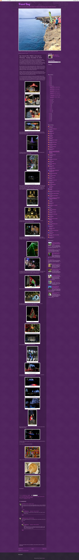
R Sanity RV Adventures (52, 146)
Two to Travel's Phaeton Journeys (54, 193)
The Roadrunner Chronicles (53, 159)
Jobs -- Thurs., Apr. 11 (51, 259)
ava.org (31, 496)
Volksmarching (28, 497)
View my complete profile (56, 56)
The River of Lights (23, 497)
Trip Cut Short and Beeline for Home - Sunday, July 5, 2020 (56, 275)
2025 (50, 76)
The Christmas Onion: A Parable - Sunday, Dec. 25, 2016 (56, 269)
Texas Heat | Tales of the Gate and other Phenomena (54, 170)
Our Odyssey (51, 135)
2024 (50, 77)
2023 (50, 78)
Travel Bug (24, 4)
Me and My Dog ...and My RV (53, 205)
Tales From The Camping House (53, 230)
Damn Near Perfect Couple (53, 142)
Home (32, 548)
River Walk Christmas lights (35, 496)
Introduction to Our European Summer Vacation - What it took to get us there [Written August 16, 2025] (56, 243)
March (51, 109)
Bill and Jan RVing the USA (53, 173)
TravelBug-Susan (26, 511)
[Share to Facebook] (36, 495)
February (51, 110)
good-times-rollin (51, 133)
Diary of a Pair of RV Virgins (53, 214)
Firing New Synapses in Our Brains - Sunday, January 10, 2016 (56, 254)
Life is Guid (50, 200)
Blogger (44, 558)
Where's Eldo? (51, 137)
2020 (50, 82)
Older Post (44, 548)
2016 (50, 114)
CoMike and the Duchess (52, 209)
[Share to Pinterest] (37, 495)
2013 (50, 118)
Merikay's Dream (51, 161)
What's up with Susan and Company (54, 191)
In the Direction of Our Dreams (53, 195)
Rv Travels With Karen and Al (53, 223)
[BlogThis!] (34, 495)
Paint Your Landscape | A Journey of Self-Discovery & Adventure (54, 198)
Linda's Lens (51, 126)
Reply (22, 521)
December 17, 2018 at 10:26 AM (34, 524)
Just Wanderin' (51, 186)
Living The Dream (51, 237)
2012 (50, 119)
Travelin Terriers (51, 232)
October (51, 100)
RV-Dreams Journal (52, 228)
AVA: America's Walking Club (25, 496)
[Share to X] (35, 495)
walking (32, 497)
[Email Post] (32, 495)
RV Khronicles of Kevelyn (52, 144)
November (51, 99)
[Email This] (33, 495)
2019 (50, 83)
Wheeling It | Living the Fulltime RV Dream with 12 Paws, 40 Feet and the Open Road (54, 152)
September (51, 101)
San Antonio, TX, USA (27, 498)
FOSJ (50, 207)
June (50, 105)
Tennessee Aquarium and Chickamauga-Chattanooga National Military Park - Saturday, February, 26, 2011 (56, 287)
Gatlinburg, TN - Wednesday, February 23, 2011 (56, 293)
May (50, 106)
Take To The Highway (52, 168)
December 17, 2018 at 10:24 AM (34, 511)
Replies (24, 509)
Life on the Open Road (52, 175)
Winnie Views (51, 221)
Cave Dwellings (51, 216)
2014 (50, 117)
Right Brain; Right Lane (52, 163)
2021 (50, 81)
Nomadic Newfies (51, 182)
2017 (50, 113)
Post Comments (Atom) (25, 550)
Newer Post (20, 548)
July (50, 104)
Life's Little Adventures (52, 184)
